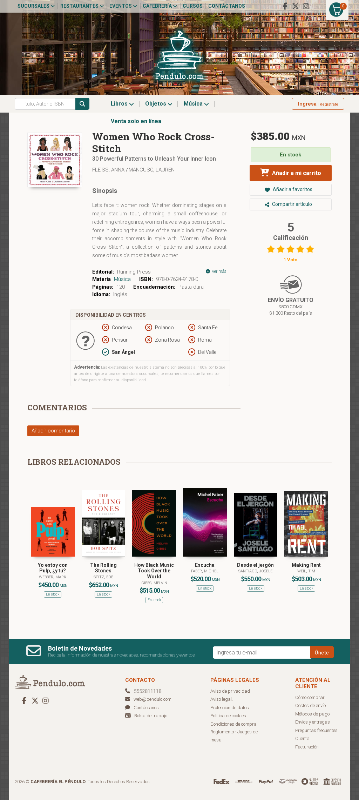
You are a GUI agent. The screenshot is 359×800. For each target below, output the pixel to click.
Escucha (205, 565)
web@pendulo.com (152, 699)
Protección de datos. (230, 707)
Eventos (121, 6)
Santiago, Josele (255, 571)
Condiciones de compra (233, 724)
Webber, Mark (52, 577)
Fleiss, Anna (109, 170)
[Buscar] (82, 104)
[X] (295, 6)
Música (194, 103)
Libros (120, 103)
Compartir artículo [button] (291, 204)
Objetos (156, 103)
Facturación (307, 746)
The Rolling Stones (103, 568)
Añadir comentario (53, 431)
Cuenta (302, 738)
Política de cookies (228, 715)
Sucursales (34, 6)
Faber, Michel (204, 571)
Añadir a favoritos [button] (292, 189)
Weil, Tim (306, 571)
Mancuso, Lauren (152, 170)
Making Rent (306, 565)
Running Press (134, 272)
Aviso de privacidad (230, 691)
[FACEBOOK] (285, 6)
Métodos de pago (312, 714)
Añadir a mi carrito (296, 173)
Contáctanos (226, 6)
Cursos (193, 6)
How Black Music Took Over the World (154, 571)
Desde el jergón (255, 565)
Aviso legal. (221, 699)
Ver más (218, 271)
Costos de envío (310, 705)
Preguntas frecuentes (316, 730)
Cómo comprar (310, 697)
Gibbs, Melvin (154, 583)
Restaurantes (80, 6)
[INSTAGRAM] (306, 6)
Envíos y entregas (312, 722)
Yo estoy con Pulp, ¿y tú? (53, 568)
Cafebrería (158, 6)
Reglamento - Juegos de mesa (234, 735)
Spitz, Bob (103, 577)
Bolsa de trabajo (150, 715)
